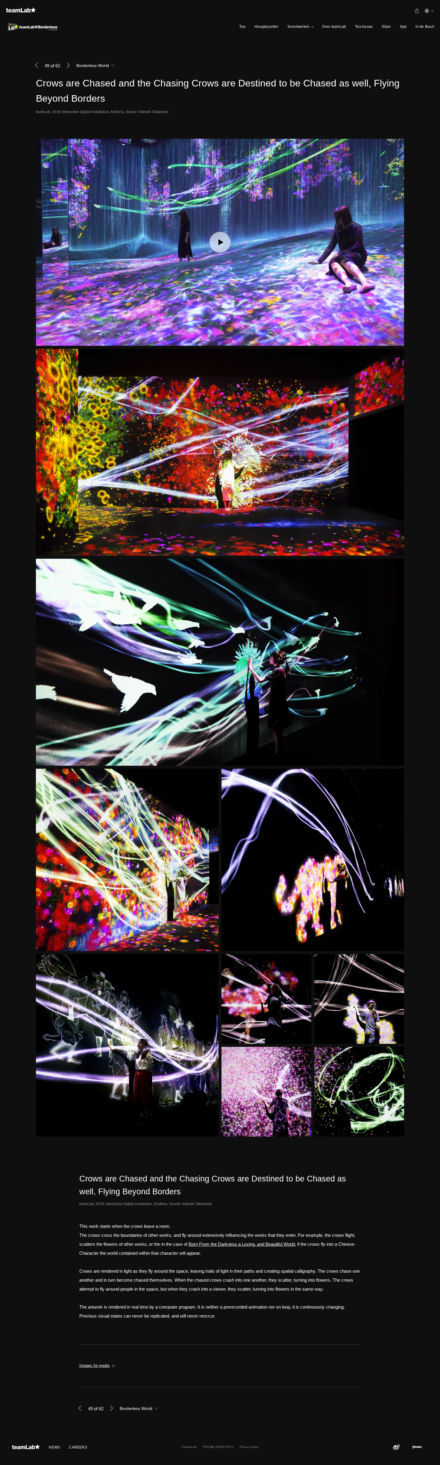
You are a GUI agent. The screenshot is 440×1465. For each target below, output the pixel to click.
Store (386, 27)
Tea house (364, 27)
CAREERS (78, 1447)
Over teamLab (334, 27)
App (403, 27)
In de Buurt (424, 27)
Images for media (94, 1365)
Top (242, 27)
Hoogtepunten (266, 27)
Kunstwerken (299, 27)
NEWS (54, 1447)
